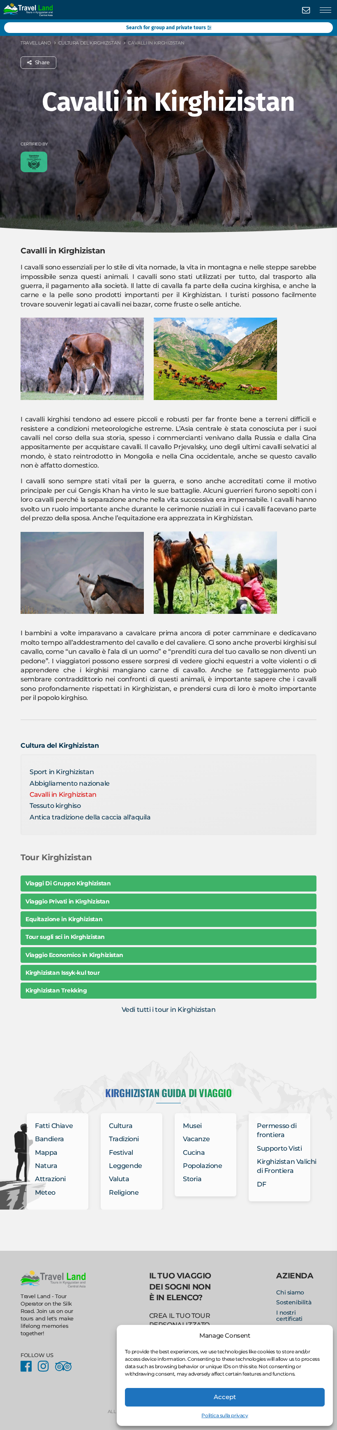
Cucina (194, 1152)
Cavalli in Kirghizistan (63, 794)
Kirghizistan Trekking (56, 990)
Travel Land (36, 43)
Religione (123, 1192)
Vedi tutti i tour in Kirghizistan (169, 1009)
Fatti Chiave (54, 1126)
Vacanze (196, 1139)
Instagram (45, 1367)
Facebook (28, 1367)
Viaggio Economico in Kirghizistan (74, 955)
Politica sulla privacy (224, 1415)
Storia (192, 1179)
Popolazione (202, 1166)
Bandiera (49, 1139)
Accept (225, 1397)
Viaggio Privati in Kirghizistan (67, 901)
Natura (46, 1166)
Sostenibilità (293, 1302)
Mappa (46, 1152)
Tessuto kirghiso (55, 806)
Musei (192, 1126)
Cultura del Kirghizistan (89, 43)
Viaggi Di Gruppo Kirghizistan (68, 883)
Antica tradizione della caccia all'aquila (90, 817)
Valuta (119, 1179)
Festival (121, 1152)
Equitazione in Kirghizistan (63, 919)
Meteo (45, 1192)
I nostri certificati (289, 1316)
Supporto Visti (279, 1148)
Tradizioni (124, 1139)
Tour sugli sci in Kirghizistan (65, 937)
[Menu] (325, 10)
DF (261, 1184)
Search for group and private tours (166, 27)
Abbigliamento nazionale (70, 783)
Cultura (120, 1126)
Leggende (125, 1166)
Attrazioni (50, 1179)
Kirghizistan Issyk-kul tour (62, 972)
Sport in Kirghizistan (62, 772)
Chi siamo (290, 1292)
